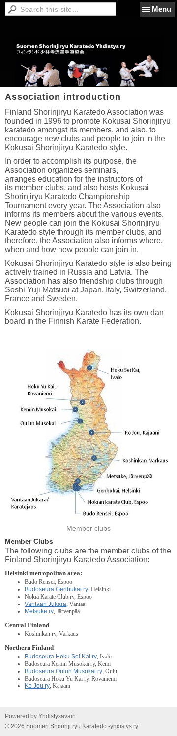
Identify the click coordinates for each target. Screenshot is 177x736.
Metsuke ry (39, 611)
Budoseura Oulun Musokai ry (63, 671)
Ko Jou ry (37, 686)
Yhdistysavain (57, 716)
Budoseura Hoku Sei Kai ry (61, 656)
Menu (161, 9)
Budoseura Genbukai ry (56, 589)
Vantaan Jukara (45, 604)
